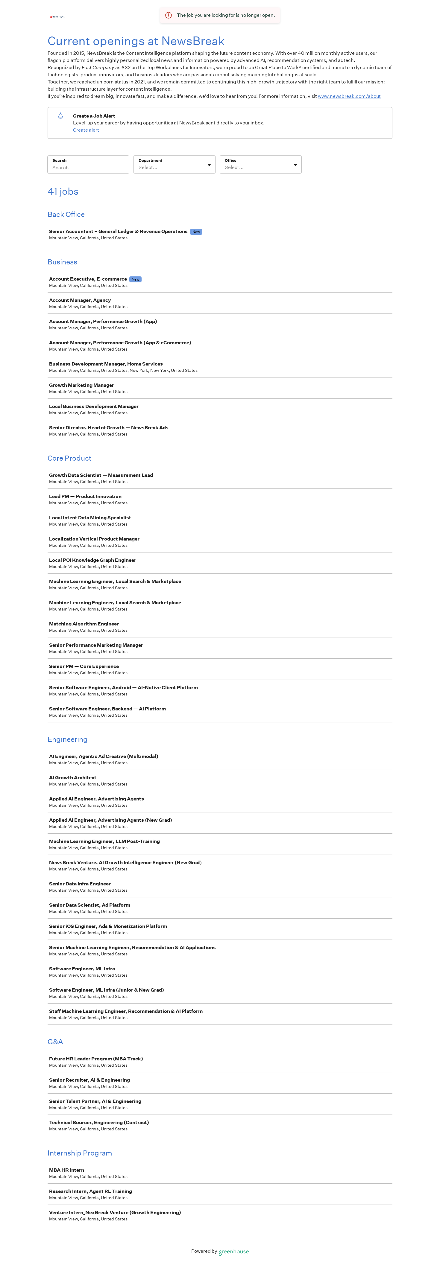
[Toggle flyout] (209, 165)
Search (59, 160)
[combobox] (225, 167)
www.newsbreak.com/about (349, 96)
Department (150, 160)
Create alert (86, 130)
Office (230, 160)
